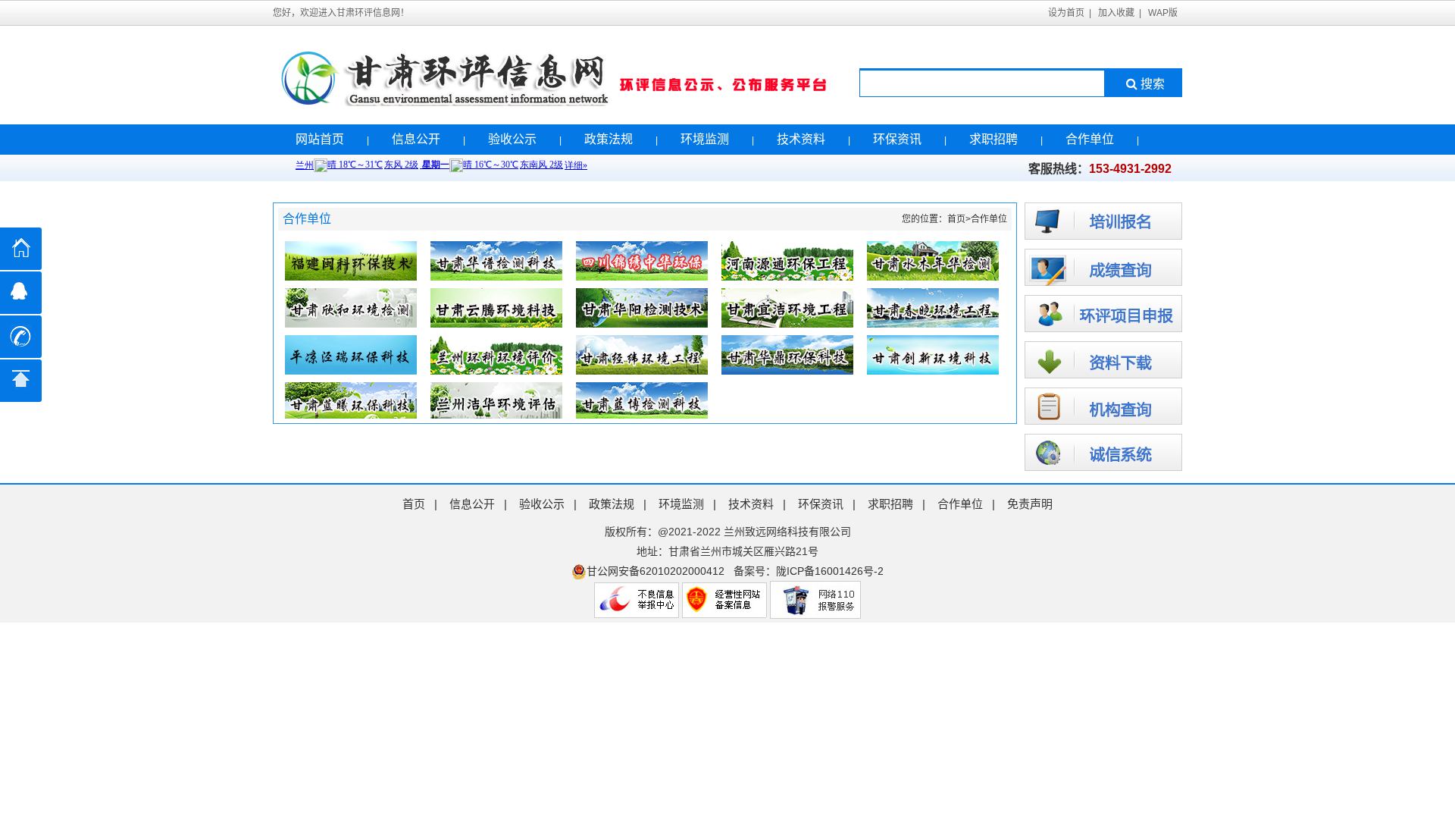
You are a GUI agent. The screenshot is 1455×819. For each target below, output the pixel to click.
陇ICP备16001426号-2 (830, 571)
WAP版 (1163, 13)
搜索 (1153, 83)
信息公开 (416, 139)
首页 (956, 219)
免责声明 (1030, 503)
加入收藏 (1116, 13)
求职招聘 (993, 139)
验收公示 (512, 139)
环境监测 (705, 139)
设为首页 (1066, 13)
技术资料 (801, 139)
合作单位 (1089, 139)
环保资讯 (897, 139)
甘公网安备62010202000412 (655, 571)
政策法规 (608, 139)
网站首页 (320, 139)
